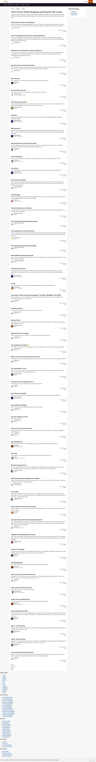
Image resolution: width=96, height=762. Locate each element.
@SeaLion (16, 199)
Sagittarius (5, 687)
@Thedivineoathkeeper (19, 222)
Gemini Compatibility (8, 702)
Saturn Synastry (6, 732)
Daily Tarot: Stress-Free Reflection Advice (23, 65)
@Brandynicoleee (18, 325)
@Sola (15, 457)
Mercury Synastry (7, 724)
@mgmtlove (16, 526)
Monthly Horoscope (7, 754)
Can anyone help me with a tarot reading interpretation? (26, 519)
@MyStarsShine (17, 120)
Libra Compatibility (7, 708)
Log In (86, 1)
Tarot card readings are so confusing (21, 208)
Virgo (4, 683)
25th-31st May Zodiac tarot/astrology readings (24, 221)
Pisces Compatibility (8, 716)
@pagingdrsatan (17, 541)
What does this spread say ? (19, 465)
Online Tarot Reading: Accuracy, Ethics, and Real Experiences (28, 35)
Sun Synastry (6, 722)
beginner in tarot (15, 320)
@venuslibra (16, 300)
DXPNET (6, 1)
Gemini (4, 678)
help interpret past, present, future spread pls (24, 143)
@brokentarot (17, 631)
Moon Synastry (6, 727)
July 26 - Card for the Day (18, 639)
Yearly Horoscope (7, 756)
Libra (4, 684)
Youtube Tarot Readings (17, 549)
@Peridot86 (16, 148)
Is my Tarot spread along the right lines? (22, 652)
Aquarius (5, 690)
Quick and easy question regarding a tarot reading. (25, 478)
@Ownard (16, 579)
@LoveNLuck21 (17, 312)
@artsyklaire (17, 360)
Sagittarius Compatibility (9, 711)
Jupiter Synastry (7, 730)
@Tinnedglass (17, 237)
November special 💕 (17, 308)
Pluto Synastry (6, 736)
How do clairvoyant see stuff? (19, 611)
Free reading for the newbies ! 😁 (20, 345)
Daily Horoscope (7, 752)
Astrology (73, 11)
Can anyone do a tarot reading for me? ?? (22, 381)
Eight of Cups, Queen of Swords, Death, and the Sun (25, 356)
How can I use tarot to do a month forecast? (23, 574)
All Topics (5, 743)
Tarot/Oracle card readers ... (19, 268)
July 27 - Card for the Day (18, 626)
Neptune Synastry (7, 735)
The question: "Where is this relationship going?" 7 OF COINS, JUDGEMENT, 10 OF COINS (36, 295)
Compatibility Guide (7, 697)
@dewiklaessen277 (18, 470)
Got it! (92, 759)
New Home (14, 115)
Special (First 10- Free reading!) (20, 333)
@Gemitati (16, 445)
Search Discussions (7, 746)
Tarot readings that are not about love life (22, 231)
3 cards (13, 283)
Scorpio (4, 686)
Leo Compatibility (7, 705)
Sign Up (90, 1)
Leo (3, 681)
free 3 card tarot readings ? (18, 180)
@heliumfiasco (17, 483)
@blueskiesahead (18, 373)
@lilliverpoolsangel (18, 186)
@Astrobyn (16, 160)
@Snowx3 (16, 554)
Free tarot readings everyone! (19, 416)
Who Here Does (15, 78)
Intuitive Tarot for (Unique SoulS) (20, 599)
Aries (4, 675)
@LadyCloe (16, 433)
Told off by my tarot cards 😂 (19, 102)
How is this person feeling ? (19, 393)
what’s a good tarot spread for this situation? (23, 506)
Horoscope (74, 14)
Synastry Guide (6, 721)
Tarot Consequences (17, 156)
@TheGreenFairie (18, 107)
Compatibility (74, 13)
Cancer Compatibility (8, 703)
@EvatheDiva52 (17, 591)
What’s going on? (16, 128)
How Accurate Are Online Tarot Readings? (23, 22)
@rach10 (16, 385)
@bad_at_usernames (18, 213)
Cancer (4, 679)
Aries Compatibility (7, 699)
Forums (4, 741)
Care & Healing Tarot (16, 441)
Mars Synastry (6, 729)
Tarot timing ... (15, 168)
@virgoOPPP (17, 287)
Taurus (4, 676)
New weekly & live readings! (19, 405)
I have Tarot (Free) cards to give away (21, 587)
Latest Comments (7, 745)
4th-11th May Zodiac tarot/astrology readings (24, 245)
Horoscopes (6, 751)
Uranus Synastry (7, 733)
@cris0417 (16, 511)
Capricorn (5, 689)
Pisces (4, 692)
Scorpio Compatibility (8, 710)
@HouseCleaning (17, 93)
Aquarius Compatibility (8, 714)
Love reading (14, 491)
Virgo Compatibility (7, 706)
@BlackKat (16, 82)
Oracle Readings (15, 194)
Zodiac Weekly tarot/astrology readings (22, 255)
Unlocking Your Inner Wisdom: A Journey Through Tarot (26, 50)
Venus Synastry (6, 725)
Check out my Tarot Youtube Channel (21, 428)
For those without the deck (18, 90)
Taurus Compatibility (8, 700)
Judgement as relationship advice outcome (23, 534)
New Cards (14, 453)
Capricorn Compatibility (8, 713)
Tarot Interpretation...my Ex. (19, 368)
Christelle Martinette (17, 562)
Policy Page (55, 760)
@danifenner (17, 27)
